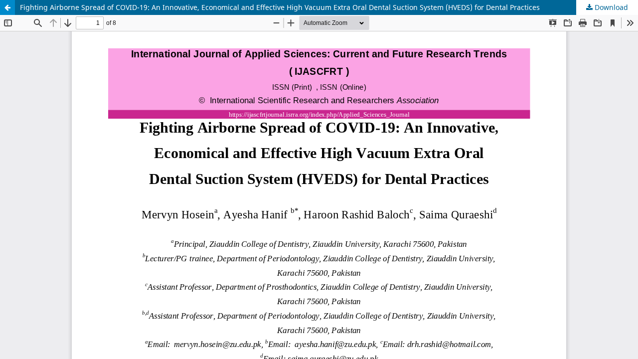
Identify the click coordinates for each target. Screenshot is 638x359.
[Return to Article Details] (7, 7)
